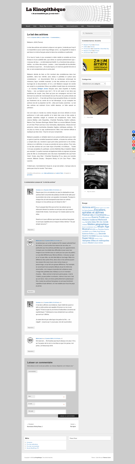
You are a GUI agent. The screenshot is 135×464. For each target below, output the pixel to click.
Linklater (84, 224)
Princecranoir (87, 48)
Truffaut (100, 238)
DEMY (107, 207)
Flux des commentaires (33, 446)
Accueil (28, 26)
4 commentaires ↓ (55, 37)
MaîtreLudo (39, 240)
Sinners (97, 45)
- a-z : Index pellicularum (47, 173)
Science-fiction (88, 233)
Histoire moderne (89, 219)
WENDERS (85, 243)
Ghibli (86, 217)
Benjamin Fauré (88, 45)
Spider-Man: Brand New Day (101, 48)
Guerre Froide (98, 217)
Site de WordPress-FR (33, 448)
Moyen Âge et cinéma (46, 26)
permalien (29, 175)
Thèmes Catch (107, 457)
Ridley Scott (96, 231)
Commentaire (32, 371)
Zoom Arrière (98, 243)
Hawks (107, 217)
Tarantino (96, 238)
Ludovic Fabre (45, 37)
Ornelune (38, 190)
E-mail (30, 403)
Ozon (97, 229)
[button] (133, 131)
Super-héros (88, 238)
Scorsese (96, 233)
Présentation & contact (93, 26)
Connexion (29, 442)
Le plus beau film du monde (97, 221)
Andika (85, 47)
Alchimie (86, 207)
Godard (89, 217)
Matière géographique (98, 224)
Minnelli (84, 227)
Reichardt (90, 231)
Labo (82, 26)
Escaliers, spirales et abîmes (94, 211)
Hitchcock (102, 219)
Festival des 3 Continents (94, 214)
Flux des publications (32, 444)
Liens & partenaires (72, 26)
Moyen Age (103, 226)
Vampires (86, 240)
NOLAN (92, 229)
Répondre (31, 229)
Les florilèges (59, 26)
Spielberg (106, 236)
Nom (29, 396)
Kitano (83, 222)
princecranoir (87, 52)
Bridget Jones (43, 89)
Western (91, 243)
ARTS (93, 207)
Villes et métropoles (100, 240)
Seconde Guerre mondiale (94, 234)
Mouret (95, 227)
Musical (86, 228)
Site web (30, 411)
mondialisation (90, 227)
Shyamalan (99, 236)
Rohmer (102, 231)
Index (34, 26)
